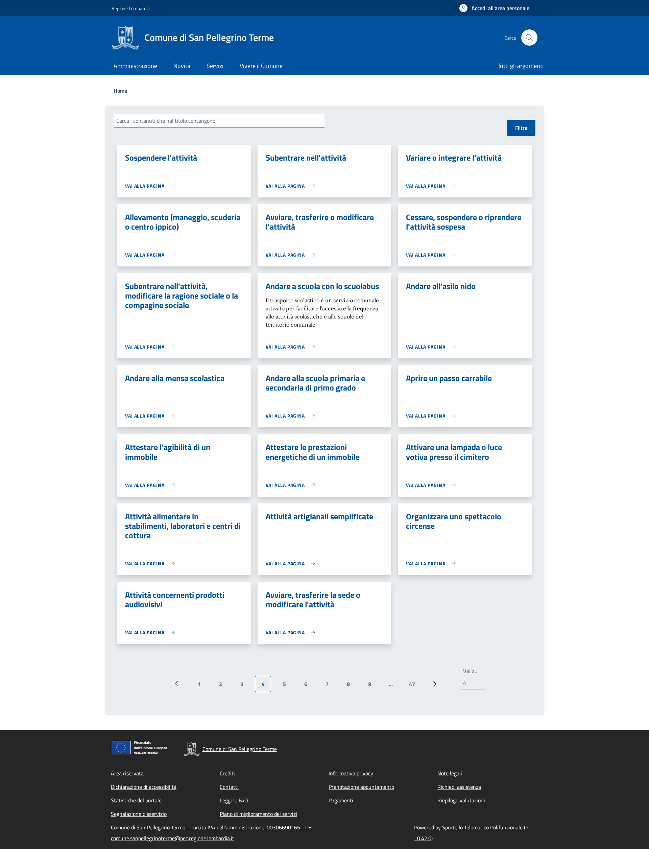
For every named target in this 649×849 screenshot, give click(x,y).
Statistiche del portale (136, 800)
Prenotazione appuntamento (361, 787)
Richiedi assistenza (459, 787)
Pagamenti (341, 800)
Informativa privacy (351, 773)
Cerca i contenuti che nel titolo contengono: (166, 121)
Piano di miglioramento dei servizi (258, 814)
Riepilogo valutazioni (461, 800)
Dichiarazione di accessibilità (143, 787)
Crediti (227, 773)
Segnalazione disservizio (139, 814)
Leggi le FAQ (234, 800)
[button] (494, 8)
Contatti (229, 787)
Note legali (449, 773)
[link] (151, 185)
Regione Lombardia (131, 8)
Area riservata (127, 773)
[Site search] (529, 37)
